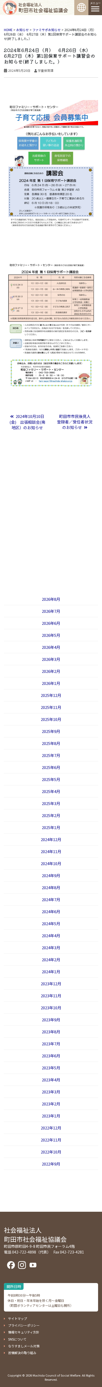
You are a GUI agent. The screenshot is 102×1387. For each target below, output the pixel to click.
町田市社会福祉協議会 (43, 7)
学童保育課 (45, 70)
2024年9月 (51, 875)
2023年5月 (51, 1067)
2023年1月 (51, 1115)
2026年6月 (51, 623)
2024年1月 (51, 971)
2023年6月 (51, 1055)
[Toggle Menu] (95, 8)
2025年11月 (51, 707)
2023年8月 (51, 1031)
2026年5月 (51, 635)
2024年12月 (51, 839)
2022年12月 (51, 1127)
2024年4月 (51, 935)
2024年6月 (51, 911)
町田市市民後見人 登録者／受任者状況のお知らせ (75, 421)
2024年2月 (51, 959)
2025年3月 (51, 803)
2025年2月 (51, 815)
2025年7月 (51, 755)
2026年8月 (51, 599)
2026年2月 (51, 671)
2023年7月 (51, 1043)
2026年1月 (51, 683)
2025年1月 (51, 827)
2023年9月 (51, 1019)
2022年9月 (51, 1164)
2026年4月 (51, 647)
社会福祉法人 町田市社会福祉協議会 (35, 1234)
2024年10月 (51, 863)
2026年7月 (51, 611)
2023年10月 (51, 1007)
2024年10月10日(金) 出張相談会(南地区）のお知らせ (27, 421)
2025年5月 (51, 779)
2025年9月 (51, 731)
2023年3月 (51, 1091)
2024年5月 (51, 923)
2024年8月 (51, 887)
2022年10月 (51, 1152)
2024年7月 (51, 899)
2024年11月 (51, 851)
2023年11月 (51, 995)
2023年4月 (51, 1079)
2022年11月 (51, 1140)
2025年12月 (51, 695)
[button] (15, 1318)
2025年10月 (51, 719)
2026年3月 (51, 659)
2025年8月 (51, 743)
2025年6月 (51, 767)
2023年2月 (51, 1103)
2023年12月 (51, 983)
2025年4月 (51, 791)
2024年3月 (51, 947)
